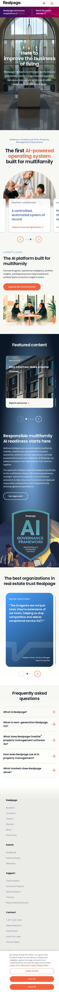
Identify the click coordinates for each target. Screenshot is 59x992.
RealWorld (11, 852)
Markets (10, 824)
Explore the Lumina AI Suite (22, 286)
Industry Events (13, 858)
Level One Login (13, 936)
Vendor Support (13, 891)
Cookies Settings (32, 971)
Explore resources (18, 403)
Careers (9, 818)
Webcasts (11, 863)
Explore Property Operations (26, 227)
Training (10, 897)
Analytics (10, 807)
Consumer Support (15, 886)
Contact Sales (12, 942)
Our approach (16, 496)
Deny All (31, 979)
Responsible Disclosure (17, 902)
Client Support (13, 880)
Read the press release (43, 12)
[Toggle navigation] (51, 3)
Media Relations (13, 925)
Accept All (32, 987)
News (8, 829)
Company (10, 813)
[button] (26, 419)
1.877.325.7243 (14, 920)
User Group (11, 835)
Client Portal (12, 931)
